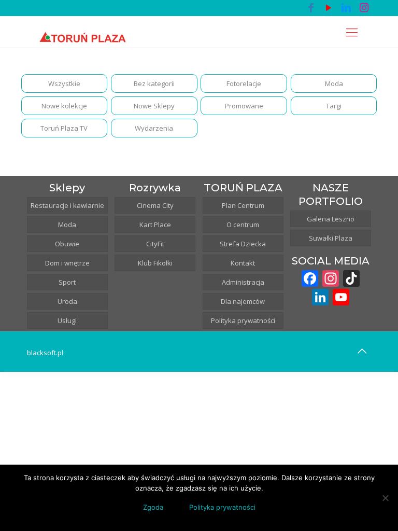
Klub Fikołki (155, 263)
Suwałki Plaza (330, 238)
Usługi (67, 320)
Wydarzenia (154, 128)
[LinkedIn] (346, 8)
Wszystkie (64, 83)
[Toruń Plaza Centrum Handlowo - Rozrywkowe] (82, 31)
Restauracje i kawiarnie (67, 205)
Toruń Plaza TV (64, 128)
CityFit (155, 243)
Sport (67, 282)
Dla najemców (243, 301)
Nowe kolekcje (64, 105)
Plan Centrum (243, 205)
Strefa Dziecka (243, 243)
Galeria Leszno (330, 218)
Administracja (243, 282)
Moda (334, 83)
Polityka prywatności (243, 320)
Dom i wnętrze (67, 263)
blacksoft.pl (45, 352)
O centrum (242, 224)
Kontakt (243, 263)
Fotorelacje (243, 83)
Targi (334, 105)
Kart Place (155, 224)
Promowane (244, 105)
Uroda (67, 301)
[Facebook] (311, 8)
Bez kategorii (154, 83)
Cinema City (155, 205)
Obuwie (67, 243)
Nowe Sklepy (154, 105)
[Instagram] (364, 8)
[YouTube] (328, 8)
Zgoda (153, 507)
